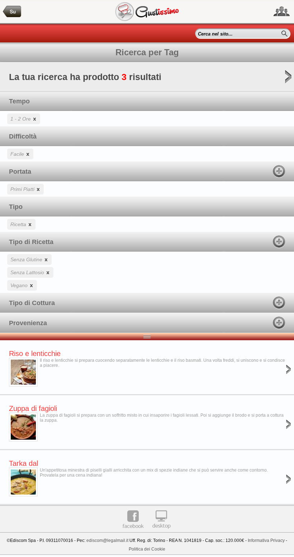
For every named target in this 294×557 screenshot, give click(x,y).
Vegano (19, 285)
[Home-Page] (12, 11)
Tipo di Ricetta (31, 241)
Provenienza (28, 323)
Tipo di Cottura (32, 302)
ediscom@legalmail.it (107, 540)
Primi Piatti (23, 189)
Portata (20, 171)
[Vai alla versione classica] (161, 531)
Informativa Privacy (266, 540)
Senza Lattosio (28, 272)
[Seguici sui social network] (282, 11)
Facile (17, 154)
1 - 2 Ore (21, 119)
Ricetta (19, 224)
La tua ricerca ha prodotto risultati (85, 77)
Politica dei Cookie (147, 549)
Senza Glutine (27, 259)
